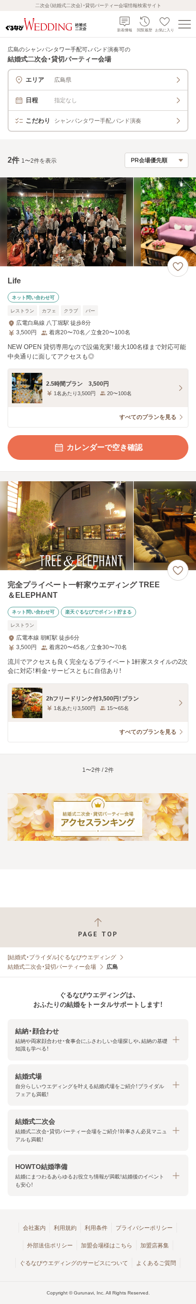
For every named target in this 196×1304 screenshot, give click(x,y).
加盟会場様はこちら (106, 1245)
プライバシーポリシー (144, 1228)
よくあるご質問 (156, 1263)
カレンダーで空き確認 (105, 447)
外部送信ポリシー (50, 1245)
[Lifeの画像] (98, 221)
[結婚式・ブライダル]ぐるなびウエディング (62, 957)
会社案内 (34, 1228)
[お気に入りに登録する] (177, 266)
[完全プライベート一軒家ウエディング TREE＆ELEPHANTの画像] (98, 525)
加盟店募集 (154, 1245)
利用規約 (65, 1228)
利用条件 (96, 1228)
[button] (98, 1040)
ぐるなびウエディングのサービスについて (74, 1263)
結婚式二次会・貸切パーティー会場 (52, 966)
